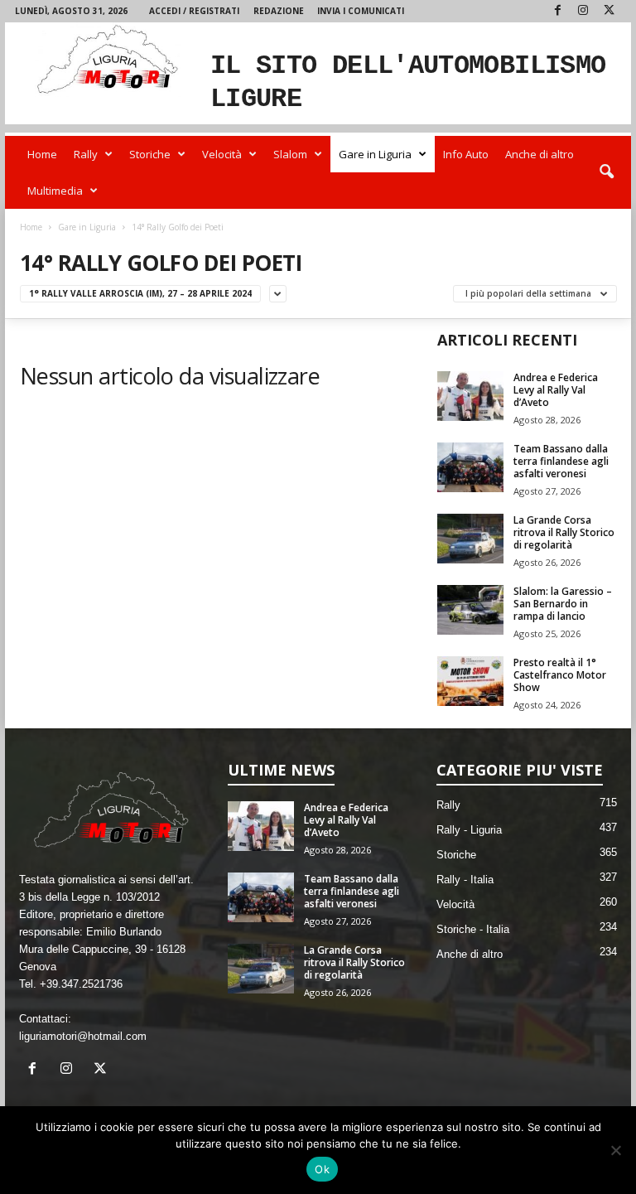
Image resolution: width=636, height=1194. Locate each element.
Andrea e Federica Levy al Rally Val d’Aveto (555, 389)
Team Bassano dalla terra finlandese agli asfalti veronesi (561, 461)
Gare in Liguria (375, 154)
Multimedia (55, 190)
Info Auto (466, 154)
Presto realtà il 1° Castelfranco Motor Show (559, 674)
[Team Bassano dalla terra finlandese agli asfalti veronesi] (470, 467)
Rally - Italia (465, 879)
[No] (615, 1150)
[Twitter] (609, 11)
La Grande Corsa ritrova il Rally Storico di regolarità (563, 532)
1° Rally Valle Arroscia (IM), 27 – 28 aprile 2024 (140, 293)
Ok (322, 1169)
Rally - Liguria (469, 830)
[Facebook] (557, 11)
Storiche (150, 154)
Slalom (290, 154)
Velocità (222, 154)
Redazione (278, 11)
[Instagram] (583, 11)
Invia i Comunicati (360, 11)
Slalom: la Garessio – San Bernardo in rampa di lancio (562, 603)
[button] (606, 172)
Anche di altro (539, 154)
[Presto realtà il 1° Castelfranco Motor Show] (470, 681)
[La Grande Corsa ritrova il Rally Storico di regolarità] (470, 538)
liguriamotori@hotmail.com (83, 1036)
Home (42, 154)
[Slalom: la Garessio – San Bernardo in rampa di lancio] (470, 610)
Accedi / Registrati (194, 11)
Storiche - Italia (472, 929)
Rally (86, 154)
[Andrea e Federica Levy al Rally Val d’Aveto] (470, 396)
